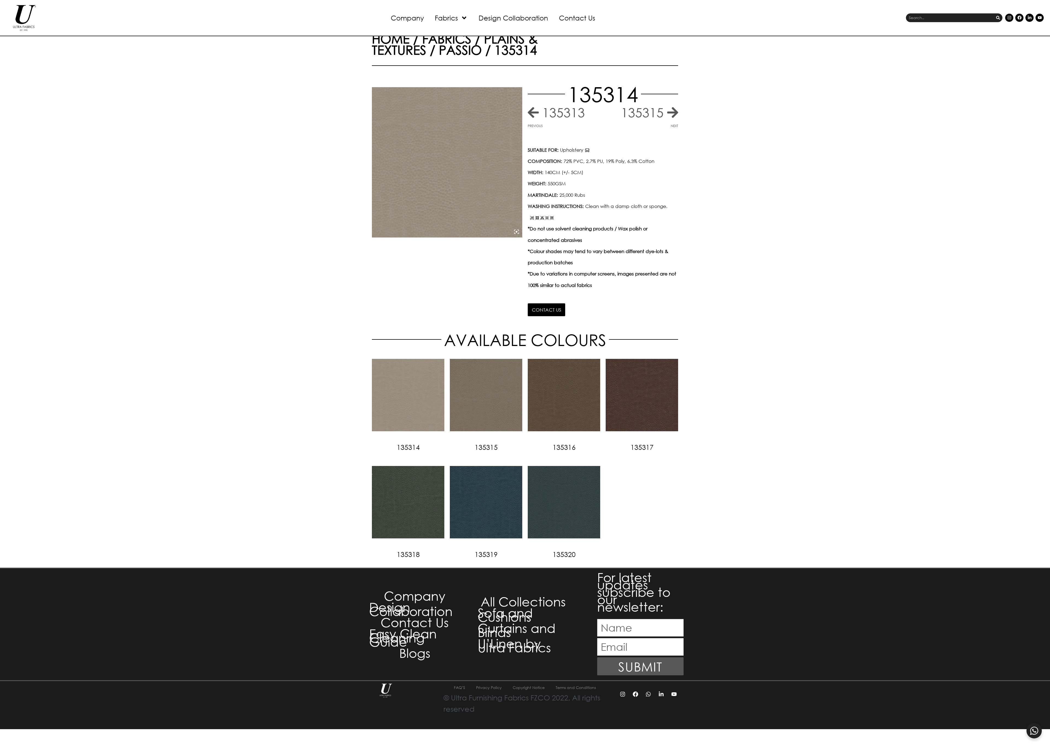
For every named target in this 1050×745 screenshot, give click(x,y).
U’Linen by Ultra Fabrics (514, 645)
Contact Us (577, 17)
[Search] (998, 18)
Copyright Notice (529, 687)
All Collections (523, 601)
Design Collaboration (513, 17)
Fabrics (446, 17)
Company (407, 17)
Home (391, 38)
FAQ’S (459, 687)
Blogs (414, 652)
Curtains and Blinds (517, 630)
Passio (460, 49)
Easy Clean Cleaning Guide (403, 637)
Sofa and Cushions (505, 614)
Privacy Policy (489, 687)
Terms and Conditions (576, 687)
